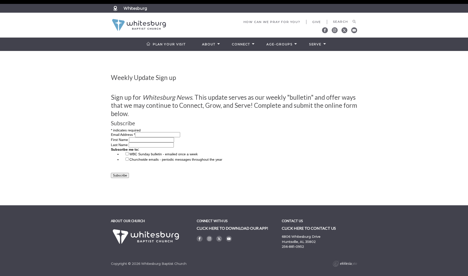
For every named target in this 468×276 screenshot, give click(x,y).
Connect (241, 44)
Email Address (123, 135)
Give (316, 22)
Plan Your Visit (169, 44)
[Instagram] (335, 30)
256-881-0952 (293, 246)
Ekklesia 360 (345, 264)
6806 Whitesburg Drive (301, 236)
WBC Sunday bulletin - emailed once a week (163, 154)
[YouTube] (354, 30)
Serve (315, 44)
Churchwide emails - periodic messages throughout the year (175, 159)
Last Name (120, 145)
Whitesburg (135, 8)
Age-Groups (279, 44)
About (208, 44)
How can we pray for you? (272, 22)
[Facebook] (325, 30)
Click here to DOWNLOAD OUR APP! (232, 228)
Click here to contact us (309, 228)
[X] (344, 30)
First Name (120, 140)
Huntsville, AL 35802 (299, 242)
